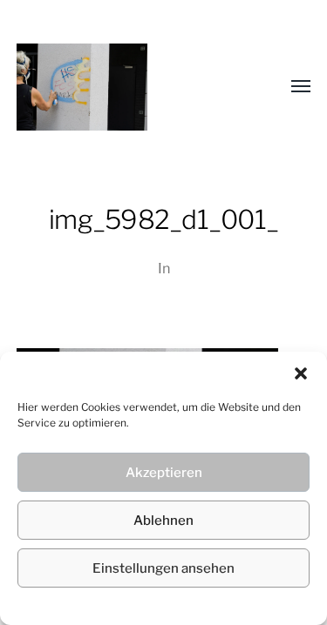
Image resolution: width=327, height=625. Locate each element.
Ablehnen (163, 520)
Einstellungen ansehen (163, 568)
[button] (301, 373)
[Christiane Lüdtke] (129, 87)
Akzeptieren (164, 473)
